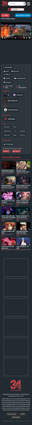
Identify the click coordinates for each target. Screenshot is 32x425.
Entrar (7, 151)
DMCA (23, 414)
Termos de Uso (11, 414)
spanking (22, 131)
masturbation (7, 131)
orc (15, 131)
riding (14, 135)
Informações (8, 67)
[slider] (7, 38)
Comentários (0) (21, 78)
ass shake (6, 127)
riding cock (7, 135)
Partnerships (16, 417)
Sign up (17, 151)
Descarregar (9, 144)
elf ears (15, 127)
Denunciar (8, 82)
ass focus (22, 135)
